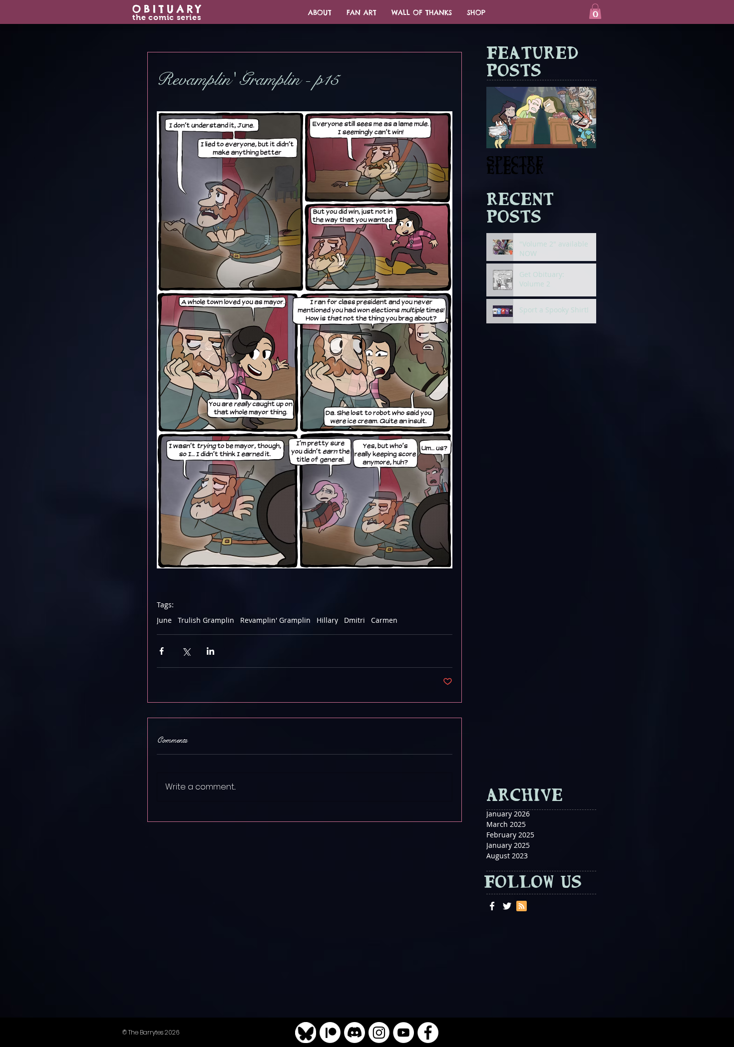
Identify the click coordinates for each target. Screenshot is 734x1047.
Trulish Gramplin (206, 620)
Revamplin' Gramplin (275, 620)
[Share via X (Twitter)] (186, 651)
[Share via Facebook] (161, 651)
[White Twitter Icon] (507, 906)
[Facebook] (427, 1032)
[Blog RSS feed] (521, 906)
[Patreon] (330, 1032)
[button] (595, 11)
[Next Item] (580, 117)
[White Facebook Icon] (492, 906)
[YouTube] (403, 1032)
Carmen (384, 620)
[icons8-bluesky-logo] (305, 1032)
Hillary (327, 620)
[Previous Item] (502, 117)
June (164, 620)
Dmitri (354, 620)
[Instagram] (378, 1032)
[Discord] (354, 1032)
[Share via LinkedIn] (210, 651)
